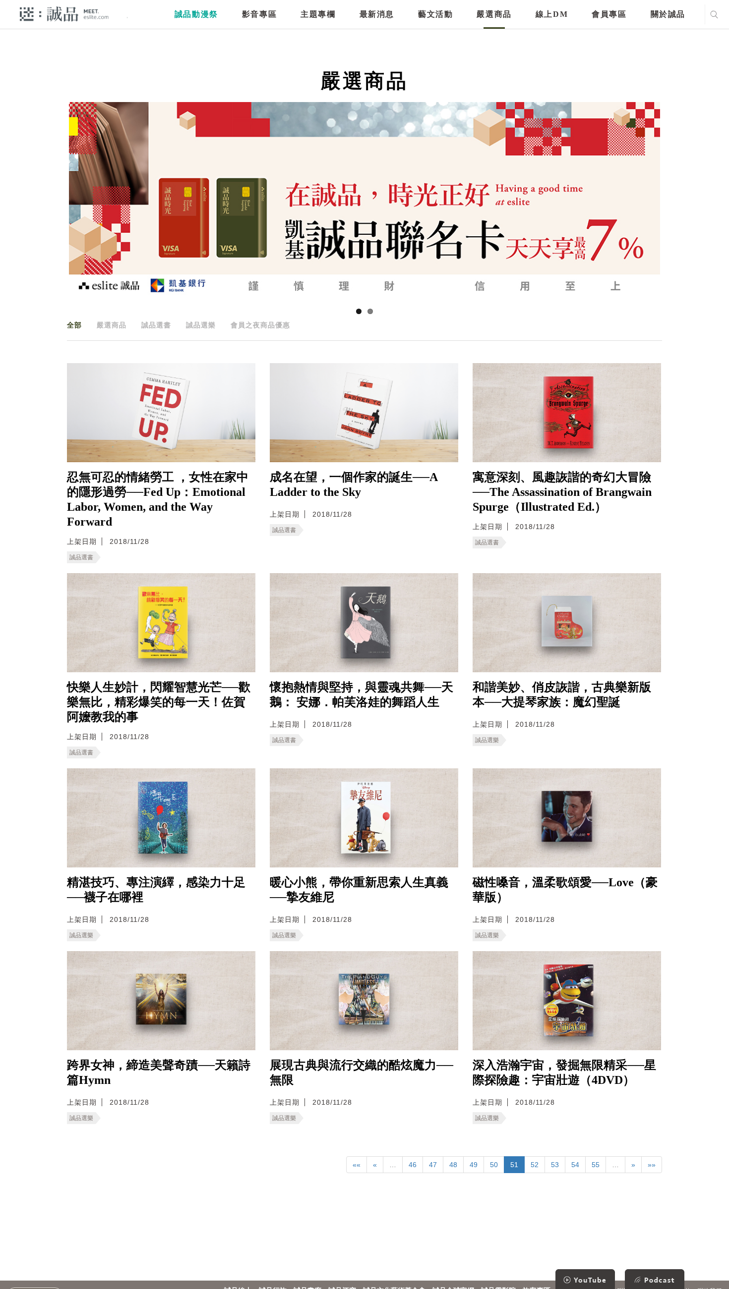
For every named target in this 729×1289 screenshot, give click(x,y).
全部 (74, 325)
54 (575, 1165)
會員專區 (609, 14)
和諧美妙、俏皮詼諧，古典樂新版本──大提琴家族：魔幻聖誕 (562, 694)
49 (474, 1165)
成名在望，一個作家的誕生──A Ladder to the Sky (353, 484)
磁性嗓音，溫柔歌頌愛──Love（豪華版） (565, 890)
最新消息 (377, 14)
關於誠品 (668, 14)
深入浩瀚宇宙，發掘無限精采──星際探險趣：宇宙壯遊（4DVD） (564, 1072)
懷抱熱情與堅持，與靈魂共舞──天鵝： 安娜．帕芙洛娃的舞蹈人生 (361, 694)
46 (413, 1165)
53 (555, 1165)
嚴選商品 (494, 14)
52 (535, 1165)
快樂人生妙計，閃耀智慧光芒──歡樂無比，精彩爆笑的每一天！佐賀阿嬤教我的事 (158, 702)
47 (433, 1165)
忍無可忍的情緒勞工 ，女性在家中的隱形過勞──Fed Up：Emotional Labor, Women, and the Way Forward (157, 499)
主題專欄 (318, 14)
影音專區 (259, 14)
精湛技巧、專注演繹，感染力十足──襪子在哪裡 (156, 890)
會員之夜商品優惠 (260, 325)
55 (596, 1165)
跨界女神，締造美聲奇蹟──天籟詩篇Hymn (158, 1072)
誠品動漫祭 (196, 14)
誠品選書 (156, 325)
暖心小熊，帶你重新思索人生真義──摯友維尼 (359, 890)
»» (652, 1165)
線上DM (552, 14)
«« (357, 1165)
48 (453, 1165)
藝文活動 (435, 14)
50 (494, 1165)
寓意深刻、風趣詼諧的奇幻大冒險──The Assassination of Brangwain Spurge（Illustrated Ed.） (562, 492)
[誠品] (64, 13)
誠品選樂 (201, 325)
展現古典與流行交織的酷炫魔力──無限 (361, 1072)
